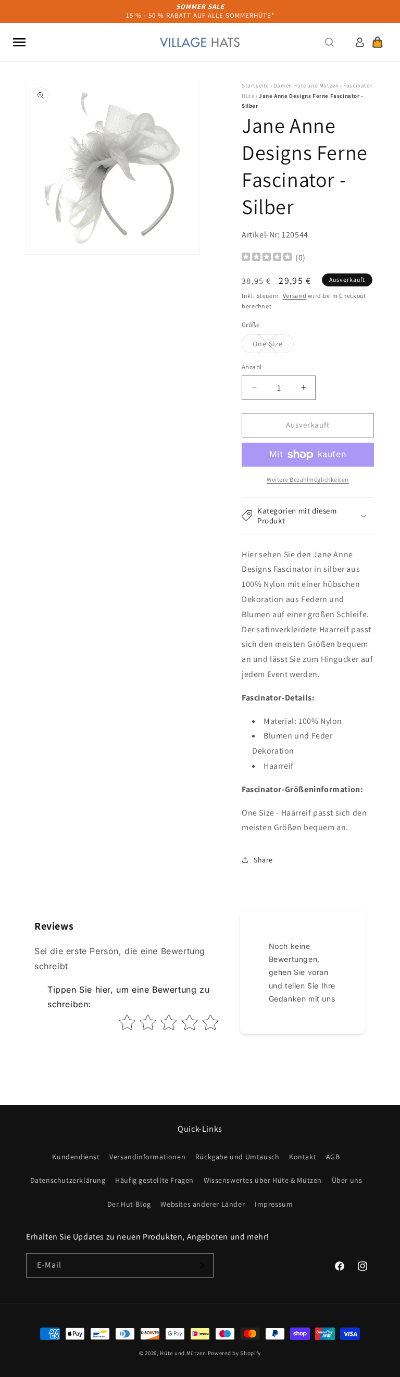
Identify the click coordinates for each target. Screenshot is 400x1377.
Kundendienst (75, 1156)
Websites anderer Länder (202, 1204)
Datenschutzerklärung (68, 1180)
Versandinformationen (147, 1156)
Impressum (274, 1204)
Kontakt (302, 1156)
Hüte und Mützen (183, 1353)
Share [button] (263, 860)
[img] (267, 258)
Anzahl (251, 366)
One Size (273, 346)
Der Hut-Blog (129, 1204)
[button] (19, 42)
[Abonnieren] (201, 1265)
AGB (333, 1156)
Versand (295, 295)
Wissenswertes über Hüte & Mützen (263, 1180)
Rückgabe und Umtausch (237, 1156)
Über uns (347, 1180)
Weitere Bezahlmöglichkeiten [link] (308, 479)
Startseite (255, 85)
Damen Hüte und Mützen (306, 85)
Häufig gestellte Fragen (154, 1180)
